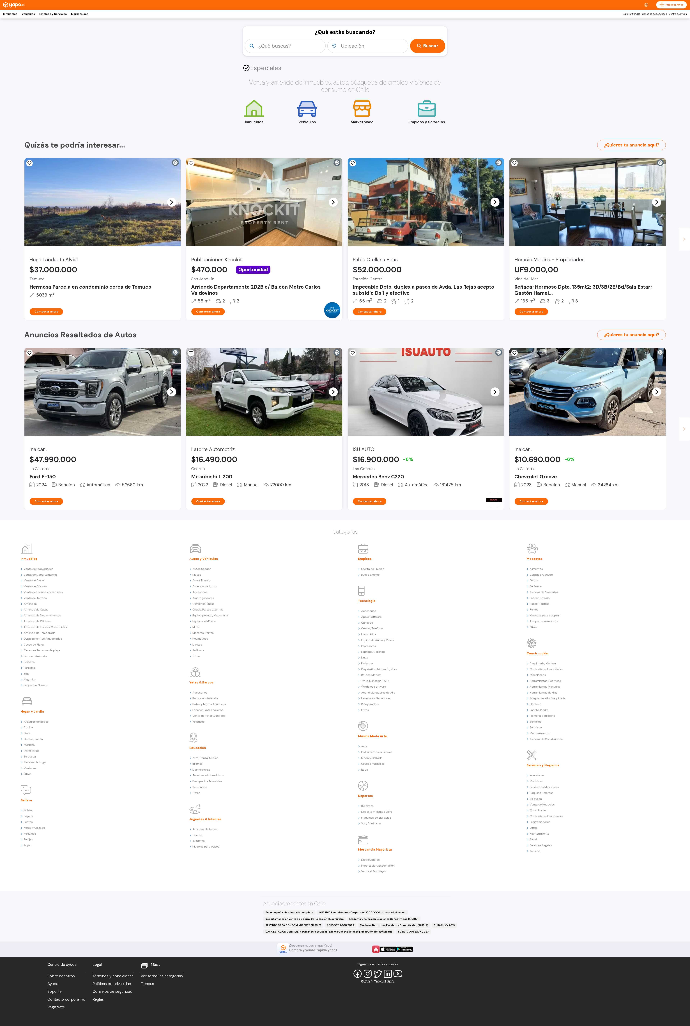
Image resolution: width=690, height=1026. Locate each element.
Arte (364, 746)
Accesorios (199, 592)
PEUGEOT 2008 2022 (340, 925)
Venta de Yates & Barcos (208, 716)
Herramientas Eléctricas (545, 681)
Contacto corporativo (66, 999)
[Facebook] (358, 974)
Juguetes (198, 841)
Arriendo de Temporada (39, 633)
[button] (171, 202)
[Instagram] (368, 974)
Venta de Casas (34, 580)
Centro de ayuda (678, 14)
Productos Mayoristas (544, 787)
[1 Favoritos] (29, 163)
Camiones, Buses (203, 604)
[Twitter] (378, 974)
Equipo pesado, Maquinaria (210, 615)
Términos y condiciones (113, 976)
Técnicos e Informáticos (208, 775)
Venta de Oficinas (35, 586)
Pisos (27, 733)
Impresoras (368, 646)
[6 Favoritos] (352, 353)
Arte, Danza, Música (205, 758)
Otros (27, 774)
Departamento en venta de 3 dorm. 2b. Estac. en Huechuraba (304, 919)
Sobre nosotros (61, 976)
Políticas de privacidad (112, 983)
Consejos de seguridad (654, 14)
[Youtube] (398, 974)
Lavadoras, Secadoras (375, 698)
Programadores (540, 822)
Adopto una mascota (544, 621)
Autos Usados (201, 569)
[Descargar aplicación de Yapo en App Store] (388, 949)
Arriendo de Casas (36, 609)
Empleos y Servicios (53, 14)
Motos (196, 575)
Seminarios (199, 787)
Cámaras (367, 623)
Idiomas (197, 764)
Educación (197, 748)
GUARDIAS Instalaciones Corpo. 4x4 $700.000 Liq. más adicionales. (362, 912)
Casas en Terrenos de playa (42, 650)
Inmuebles (10, 14)
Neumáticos (200, 639)
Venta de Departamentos (41, 575)
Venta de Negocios (542, 804)
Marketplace (79, 14)
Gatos (534, 580)
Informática (368, 634)
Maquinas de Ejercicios (376, 818)
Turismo (535, 851)
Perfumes (30, 834)
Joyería (28, 816)
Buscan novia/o (540, 598)
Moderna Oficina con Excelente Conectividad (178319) (383, 919)
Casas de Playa (34, 644)
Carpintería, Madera (543, 663)
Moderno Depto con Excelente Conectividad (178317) (394, 925)
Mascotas (534, 559)
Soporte (54, 991)
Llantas (197, 644)
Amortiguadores (203, 598)
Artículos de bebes (204, 829)
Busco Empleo (370, 575)
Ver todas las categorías (162, 976)
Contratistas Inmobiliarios (547, 669)
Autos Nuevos (201, 580)
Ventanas (30, 768)
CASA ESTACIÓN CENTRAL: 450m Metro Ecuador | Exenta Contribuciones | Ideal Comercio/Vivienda (328, 931)
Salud (533, 839)
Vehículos (28, 14)
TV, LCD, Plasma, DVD (375, 681)
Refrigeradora (370, 704)
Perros (534, 609)
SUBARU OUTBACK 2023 (413, 931)
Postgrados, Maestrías (207, 781)
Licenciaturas (201, 770)
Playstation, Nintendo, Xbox (379, 669)
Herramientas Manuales (545, 686)
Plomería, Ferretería (542, 716)
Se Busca (198, 650)
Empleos (365, 559)
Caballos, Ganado (541, 575)
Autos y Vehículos (203, 559)
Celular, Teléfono (372, 628)
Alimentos (536, 569)
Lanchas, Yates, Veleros (207, 710)
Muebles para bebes (205, 846)
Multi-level (536, 781)
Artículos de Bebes (36, 722)
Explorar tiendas (631, 14)
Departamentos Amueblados (43, 639)
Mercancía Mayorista (375, 849)
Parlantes (367, 663)
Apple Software (371, 617)
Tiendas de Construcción (546, 739)
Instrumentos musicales (376, 752)
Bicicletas (367, 806)
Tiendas (147, 983)
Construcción (537, 653)
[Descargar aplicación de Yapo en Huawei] (376, 949)
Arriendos (30, 604)
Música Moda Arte (372, 736)
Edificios (29, 662)
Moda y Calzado (34, 828)
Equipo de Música (204, 621)
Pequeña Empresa (541, 793)
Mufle (196, 627)
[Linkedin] (388, 974)
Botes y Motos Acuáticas (209, 704)
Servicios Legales (541, 845)
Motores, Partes (203, 633)
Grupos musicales (373, 764)
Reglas (98, 999)
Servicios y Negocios (543, 765)
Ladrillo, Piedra (539, 710)
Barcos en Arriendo (205, 698)
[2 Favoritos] (191, 353)
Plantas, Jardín (33, 739)
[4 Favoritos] (352, 163)
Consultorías (538, 810)
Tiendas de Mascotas (544, 592)
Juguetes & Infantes (205, 819)
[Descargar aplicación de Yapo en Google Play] (404, 949)
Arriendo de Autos (204, 586)
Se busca (30, 756)
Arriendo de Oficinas (37, 621)
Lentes (28, 822)
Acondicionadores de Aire (378, 692)
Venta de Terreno (35, 598)
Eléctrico (535, 704)
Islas (26, 674)
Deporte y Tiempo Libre (376, 812)
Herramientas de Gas (543, 692)
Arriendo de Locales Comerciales (45, 627)
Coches (197, 835)
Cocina (28, 727)
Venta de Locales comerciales (43, 592)
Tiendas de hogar (35, 762)
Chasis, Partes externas (207, 609)
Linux (364, 657)
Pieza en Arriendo (35, 656)
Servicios (535, 722)
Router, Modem (371, 675)
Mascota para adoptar (545, 615)
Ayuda (52, 983)
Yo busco (198, 722)
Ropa (27, 845)
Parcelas (29, 668)
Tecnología (366, 601)
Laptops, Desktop (373, 652)
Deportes (365, 796)
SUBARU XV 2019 (444, 925)
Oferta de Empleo (372, 569)
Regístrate (56, 1007)
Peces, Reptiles (539, 604)
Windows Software (373, 686)
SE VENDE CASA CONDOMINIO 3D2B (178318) (293, 925)
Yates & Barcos (201, 682)
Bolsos (28, 810)
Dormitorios (31, 751)
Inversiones (537, 775)
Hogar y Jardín (32, 711)
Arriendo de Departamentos (42, 615)
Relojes (28, 839)
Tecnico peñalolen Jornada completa (289, 912)
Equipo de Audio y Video (377, 640)
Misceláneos (538, 675)
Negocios (30, 679)
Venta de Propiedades (38, 569)
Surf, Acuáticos (371, 823)
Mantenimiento (539, 733)
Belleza (26, 800)
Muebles (29, 745)
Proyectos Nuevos (36, 685)
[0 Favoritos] (191, 163)
